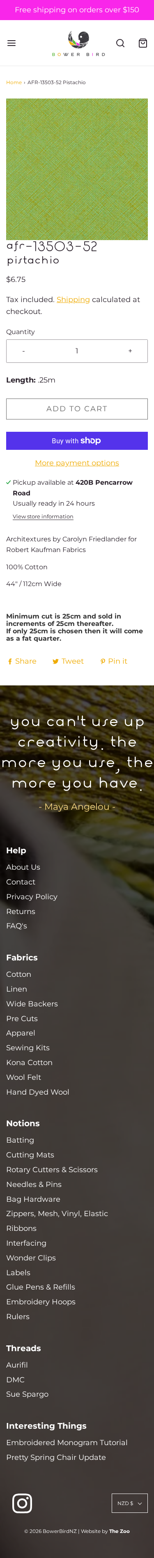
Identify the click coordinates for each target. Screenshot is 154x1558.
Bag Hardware (33, 1199)
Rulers (18, 1316)
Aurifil (17, 1365)
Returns (20, 911)
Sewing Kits (28, 1047)
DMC (15, 1379)
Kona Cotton (29, 1062)
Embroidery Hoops (41, 1301)
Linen (16, 989)
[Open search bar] (120, 43)
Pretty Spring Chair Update (56, 1457)
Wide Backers (32, 1003)
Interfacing (26, 1243)
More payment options (77, 462)
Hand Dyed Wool (37, 1092)
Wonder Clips (31, 1257)
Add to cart (77, 408)
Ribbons (21, 1228)
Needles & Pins (34, 1184)
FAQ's (16, 925)
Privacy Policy (31, 896)
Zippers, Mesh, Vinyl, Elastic (57, 1213)
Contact (20, 882)
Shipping (73, 299)
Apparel (20, 1033)
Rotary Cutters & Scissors (52, 1169)
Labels (18, 1272)
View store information (43, 516)
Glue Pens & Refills (40, 1287)
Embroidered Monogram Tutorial (67, 1442)
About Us (23, 867)
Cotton (18, 974)
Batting (20, 1140)
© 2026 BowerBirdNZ (50, 1531)
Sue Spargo (27, 1394)
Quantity (20, 332)
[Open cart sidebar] (142, 43)
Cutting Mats (30, 1154)
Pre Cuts (22, 1018)
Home (14, 82)
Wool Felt (23, 1077)
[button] (77, 169)
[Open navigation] (11, 43)
